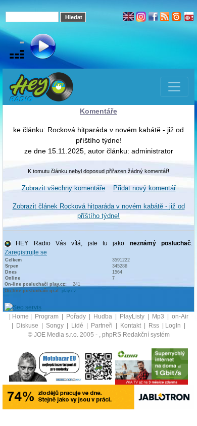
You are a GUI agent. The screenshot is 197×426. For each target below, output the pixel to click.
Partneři (102, 325)
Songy (55, 325)
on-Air (180, 316)
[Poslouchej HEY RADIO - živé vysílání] (35, 47)
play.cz (69, 290)
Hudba (103, 316)
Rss (155, 325)
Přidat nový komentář (144, 188)
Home (20, 316)
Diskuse (28, 325)
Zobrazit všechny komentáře (63, 188)
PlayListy (133, 316)
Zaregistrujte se (26, 252)
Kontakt (131, 325)
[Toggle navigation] (174, 87)
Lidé (78, 325)
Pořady (76, 316)
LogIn (173, 325)
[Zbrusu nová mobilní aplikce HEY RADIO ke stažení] (98, 365)
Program (47, 316)
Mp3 (159, 316)
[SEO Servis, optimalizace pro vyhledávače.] (23, 306)
